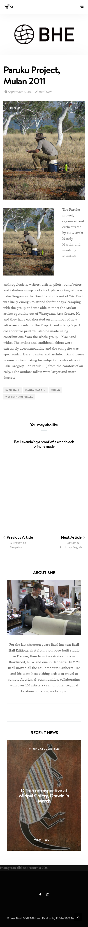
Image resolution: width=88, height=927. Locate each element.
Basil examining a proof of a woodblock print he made (44, 444)
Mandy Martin (35, 390)
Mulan (55, 390)
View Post (43, 840)
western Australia (19, 396)
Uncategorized (46, 749)
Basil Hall (44, 92)
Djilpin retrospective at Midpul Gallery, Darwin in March (44, 795)
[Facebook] (40, 895)
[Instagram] (47, 895)
